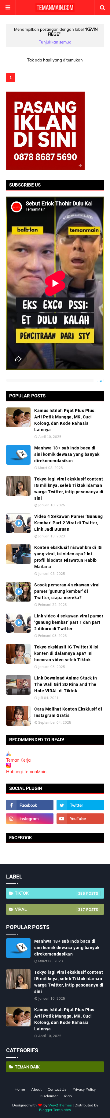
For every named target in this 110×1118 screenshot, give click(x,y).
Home (20, 1089)
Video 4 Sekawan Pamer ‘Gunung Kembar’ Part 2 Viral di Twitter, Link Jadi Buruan (68, 523)
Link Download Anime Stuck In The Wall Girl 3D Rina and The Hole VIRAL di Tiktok (65, 684)
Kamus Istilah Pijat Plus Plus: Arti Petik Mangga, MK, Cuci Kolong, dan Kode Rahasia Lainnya (65, 420)
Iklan (68, 1096)
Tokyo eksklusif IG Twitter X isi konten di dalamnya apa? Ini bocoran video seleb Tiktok (66, 653)
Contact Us (57, 1089)
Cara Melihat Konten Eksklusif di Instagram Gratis (68, 712)
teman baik (27, 1066)
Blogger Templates (55, 1109)
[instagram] (29, 818)
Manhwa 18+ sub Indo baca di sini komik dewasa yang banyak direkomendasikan (67, 454)
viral (50, 909)
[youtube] (80, 818)
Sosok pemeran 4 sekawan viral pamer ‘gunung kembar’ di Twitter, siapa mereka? (67, 591)
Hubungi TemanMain (26, 771)
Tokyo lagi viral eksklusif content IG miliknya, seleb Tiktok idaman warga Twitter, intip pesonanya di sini (69, 489)
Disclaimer (49, 1096)
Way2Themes (60, 1105)
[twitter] (80, 805)
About (36, 1089)
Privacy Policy (84, 1089)
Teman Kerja (18, 760)
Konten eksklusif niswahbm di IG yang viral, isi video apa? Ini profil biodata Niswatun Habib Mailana (68, 557)
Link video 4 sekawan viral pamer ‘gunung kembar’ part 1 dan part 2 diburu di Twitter (68, 622)
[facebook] (29, 805)
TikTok (50, 893)
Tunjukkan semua (55, 42)
